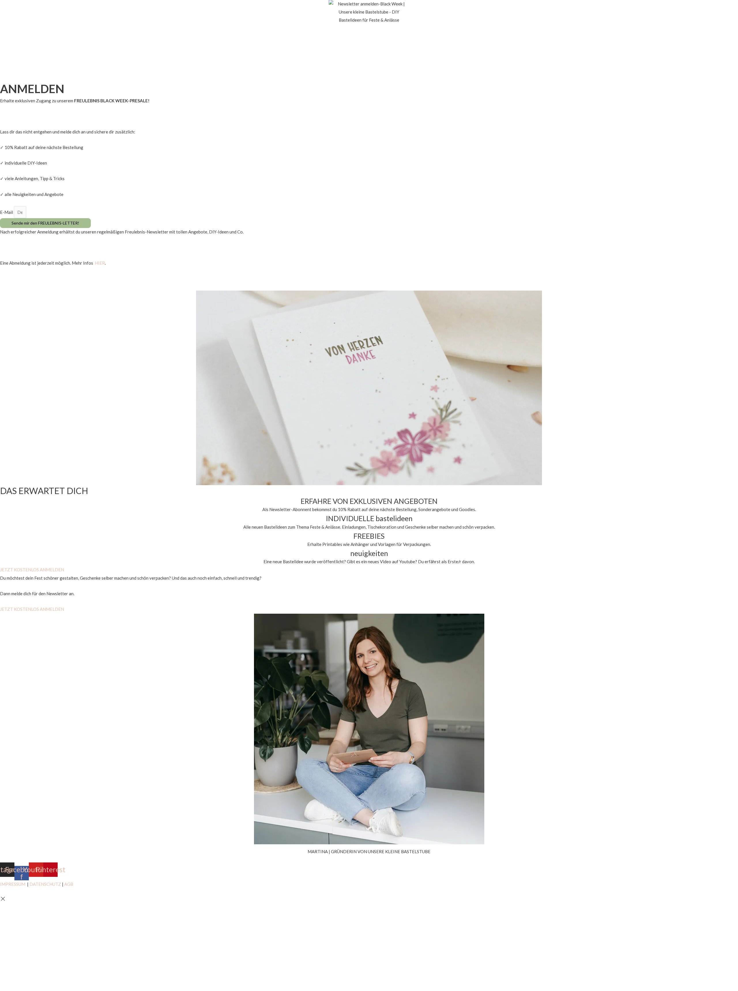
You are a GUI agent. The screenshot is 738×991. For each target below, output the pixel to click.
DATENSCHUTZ (45, 884)
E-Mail (7, 212)
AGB (68, 884)
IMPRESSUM (12, 884)
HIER (100, 262)
